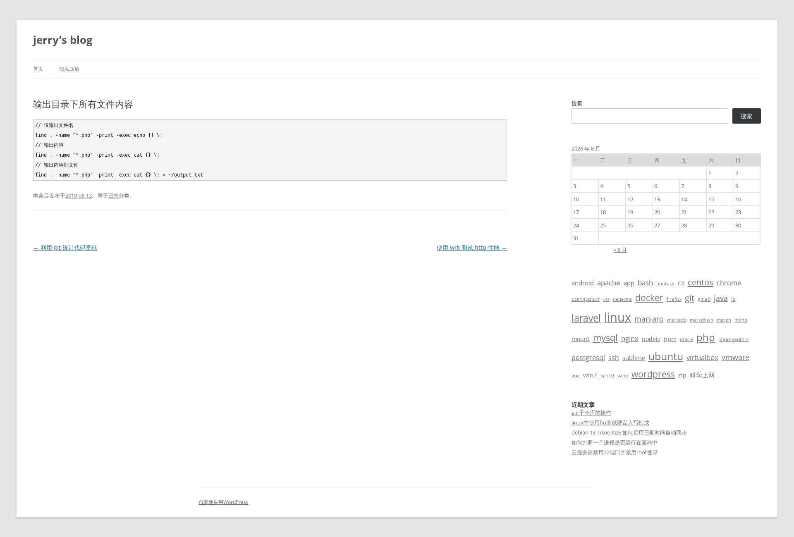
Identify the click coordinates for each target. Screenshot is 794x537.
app (629, 283)
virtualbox (702, 357)
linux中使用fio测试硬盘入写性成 (610, 422)
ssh (613, 357)
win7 (590, 375)
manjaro (649, 319)
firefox (674, 299)
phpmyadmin (733, 339)
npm (670, 339)
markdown (701, 320)
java (721, 298)
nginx (630, 338)
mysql (605, 338)
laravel (586, 318)
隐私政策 (69, 68)
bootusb (665, 283)
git (689, 297)
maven (724, 320)
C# (681, 283)
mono (740, 320)
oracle (686, 339)
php (705, 337)
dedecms (622, 299)
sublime (633, 357)
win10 (607, 375)
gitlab (704, 299)
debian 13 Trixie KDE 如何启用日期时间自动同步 (629, 432)
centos (700, 282)
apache (608, 282)
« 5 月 (620, 249)
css (606, 299)
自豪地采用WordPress (223, 502)
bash (645, 282)
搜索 (577, 103)
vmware (735, 357)
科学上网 (702, 375)
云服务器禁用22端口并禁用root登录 (615, 452)
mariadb (676, 319)
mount (581, 339)
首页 (38, 68)
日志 (113, 195)
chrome (729, 282)
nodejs (651, 339)
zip (682, 375)
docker (649, 297)
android (583, 283)
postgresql (588, 357)
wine (622, 375)
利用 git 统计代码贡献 (65, 247)
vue (576, 375)
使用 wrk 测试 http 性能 (472, 247)
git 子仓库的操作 (591, 412)
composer (586, 298)
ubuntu (665, 356)
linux (617, 317)
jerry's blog (63, 39)
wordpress (653, 374)
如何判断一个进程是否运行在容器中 (615, 442)
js (733, 299)
